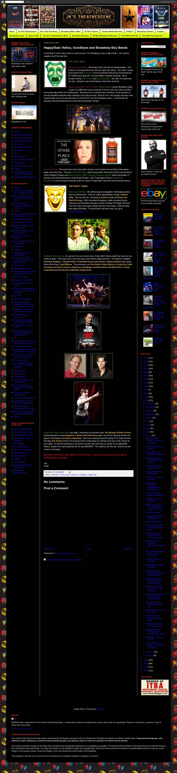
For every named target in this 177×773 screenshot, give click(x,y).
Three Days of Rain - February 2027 (22, 393)
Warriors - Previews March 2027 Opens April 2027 (24, 412)
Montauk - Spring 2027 (23, 280)
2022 (146, 372)
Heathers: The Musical (23, 138)
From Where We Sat (129, 36)
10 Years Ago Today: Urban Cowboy (154, 467)
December (150, 403)
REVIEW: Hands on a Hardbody (154, 500)
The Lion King (19, 370)
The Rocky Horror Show (23, 166)
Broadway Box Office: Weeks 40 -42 (154, 517)
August (149, 418)
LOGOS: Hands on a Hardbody (154, 560)
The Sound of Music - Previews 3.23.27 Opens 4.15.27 (24, 387)
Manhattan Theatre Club (24, 435)
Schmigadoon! (20, 150)
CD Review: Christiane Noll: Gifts (155, 566)
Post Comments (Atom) (64, 553)
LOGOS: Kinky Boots (154, 522)
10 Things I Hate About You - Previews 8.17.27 (23, 192)
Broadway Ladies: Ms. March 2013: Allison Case (155, 527)
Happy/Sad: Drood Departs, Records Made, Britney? (154, 580)
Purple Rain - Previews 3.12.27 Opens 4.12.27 (23, 321)
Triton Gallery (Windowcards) (20, 471)
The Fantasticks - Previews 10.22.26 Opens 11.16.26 (25, 350)
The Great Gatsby (21, 360)
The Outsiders (19, 163)
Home (11, 31)
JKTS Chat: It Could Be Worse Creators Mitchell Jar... (155, 553)
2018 (146, 386)
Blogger (99, 709)
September (151, 414)
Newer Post (49, 549)
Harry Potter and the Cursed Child (22, 254)
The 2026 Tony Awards (152, 36)
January (149, 655)
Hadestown (18, 246)
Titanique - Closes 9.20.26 (24, 398)
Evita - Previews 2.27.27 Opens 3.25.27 (24, 232)
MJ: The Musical (20, 277)
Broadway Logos (16, 36)
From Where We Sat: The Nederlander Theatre (159, 315)
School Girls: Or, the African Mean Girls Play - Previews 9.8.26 (24, 332)
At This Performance (27, 31)
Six (15, 338)
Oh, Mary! (18, 144)
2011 (146, 663)
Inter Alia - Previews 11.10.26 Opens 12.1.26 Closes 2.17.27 (24, 260)
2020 (146, 379)
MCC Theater (19, 443)
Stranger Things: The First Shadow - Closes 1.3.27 (24, 342)
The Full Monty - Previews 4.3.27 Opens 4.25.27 (24, 356)
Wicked (17, 417)
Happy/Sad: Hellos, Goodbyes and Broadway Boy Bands (155, 631)
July (148, 421)
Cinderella (54, 475)
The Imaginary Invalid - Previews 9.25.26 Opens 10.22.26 (24, 365)
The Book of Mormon (22, 346)
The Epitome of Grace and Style (155, 478)
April (148, 432)
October (149, 411)
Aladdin (17, 211)
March (149, 435)
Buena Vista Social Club (23, 135)
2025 (146, 361)
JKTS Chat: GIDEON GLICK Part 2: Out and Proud (154, 588)
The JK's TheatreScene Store (55, 36)
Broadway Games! (145, 31)
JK (15, 719)
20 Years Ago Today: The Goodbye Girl (154, 625)
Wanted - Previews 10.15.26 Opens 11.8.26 (24, 407)
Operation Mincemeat (22, 147)
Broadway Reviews (80, 36)
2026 (146, 358)
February (150, 652)
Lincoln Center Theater (23, 432)
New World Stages (21, 446)
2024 (146, 365)
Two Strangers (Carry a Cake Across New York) (23, 173)
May (148, 428)
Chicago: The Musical (22, 222)
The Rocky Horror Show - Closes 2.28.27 (24, 381)
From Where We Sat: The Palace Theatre (159, 243)
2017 (146, 390)
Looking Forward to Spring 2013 (153, 473)
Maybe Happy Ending (22, 141)
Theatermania (19, 462)
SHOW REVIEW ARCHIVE (24, 177)
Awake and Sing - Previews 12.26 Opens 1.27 (25, 215)
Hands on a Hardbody (79, 475)
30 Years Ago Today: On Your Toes (155, 611)
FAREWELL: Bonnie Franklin (154, 638)
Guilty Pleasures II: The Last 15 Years (159, 286)
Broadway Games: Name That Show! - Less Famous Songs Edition (154, 301)
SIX (15, 153)
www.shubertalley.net (78, 211)
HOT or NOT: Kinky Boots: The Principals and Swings (155, 645)
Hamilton (17, 250)
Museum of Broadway (23, 450)
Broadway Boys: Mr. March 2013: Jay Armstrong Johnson (155, 535)
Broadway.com (20, 453)
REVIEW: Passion (153, 512)
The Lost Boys (20, 156)
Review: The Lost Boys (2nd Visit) (159, 216)
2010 (146, 667)
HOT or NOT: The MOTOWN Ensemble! (155, 453)
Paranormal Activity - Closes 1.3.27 (22, 316)
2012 (146, 660)
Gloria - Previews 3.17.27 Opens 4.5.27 (24, 242)
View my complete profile (21, 728)
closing (62, 475)
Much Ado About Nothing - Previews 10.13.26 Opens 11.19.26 (24, 290)
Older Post (128, 549)
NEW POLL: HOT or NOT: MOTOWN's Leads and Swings (154, 507)
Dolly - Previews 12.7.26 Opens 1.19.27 (24, 226)
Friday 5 (129, 31)
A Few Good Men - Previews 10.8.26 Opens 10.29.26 (24, 205)
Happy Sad (92, 475)
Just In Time (19, 265)
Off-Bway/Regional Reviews (105, 36)
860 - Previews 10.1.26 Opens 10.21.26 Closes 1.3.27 (23, 198)
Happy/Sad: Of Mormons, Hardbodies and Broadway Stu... (153, 486)
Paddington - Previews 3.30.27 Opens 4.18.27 (23, 310)
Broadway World (20, 456)
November (150, 407)
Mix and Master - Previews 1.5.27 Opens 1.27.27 (25, 272)
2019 (146, 383)
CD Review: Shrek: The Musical (159, 340)
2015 (146, 393)
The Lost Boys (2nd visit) (24, 159)
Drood (68, 475)
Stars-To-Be (33, 36)
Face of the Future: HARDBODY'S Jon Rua (154, 604)
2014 (146, 397)
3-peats (160, 31)
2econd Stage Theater (23, 429)
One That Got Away (48, 31)
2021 (146, 376)
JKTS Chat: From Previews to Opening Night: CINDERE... (155, 573)
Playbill (16, 459)
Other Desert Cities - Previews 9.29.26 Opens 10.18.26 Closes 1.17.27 (24, 304)
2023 (146, 369)
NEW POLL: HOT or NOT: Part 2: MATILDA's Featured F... (155, 544)
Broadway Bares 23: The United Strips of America (155, 460)
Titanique (17, 169)
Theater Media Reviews (112, 31)
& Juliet (17, 132)
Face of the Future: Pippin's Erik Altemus (155, 494)
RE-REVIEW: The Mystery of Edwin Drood (153, 618)
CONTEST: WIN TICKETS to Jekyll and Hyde (154, 440)
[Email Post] (69, 472)
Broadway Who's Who (70, 31)
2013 (146, 400)
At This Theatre (91, 31)
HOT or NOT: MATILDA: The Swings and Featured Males (155, 596)
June (148, 425)
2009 (146, 671)
